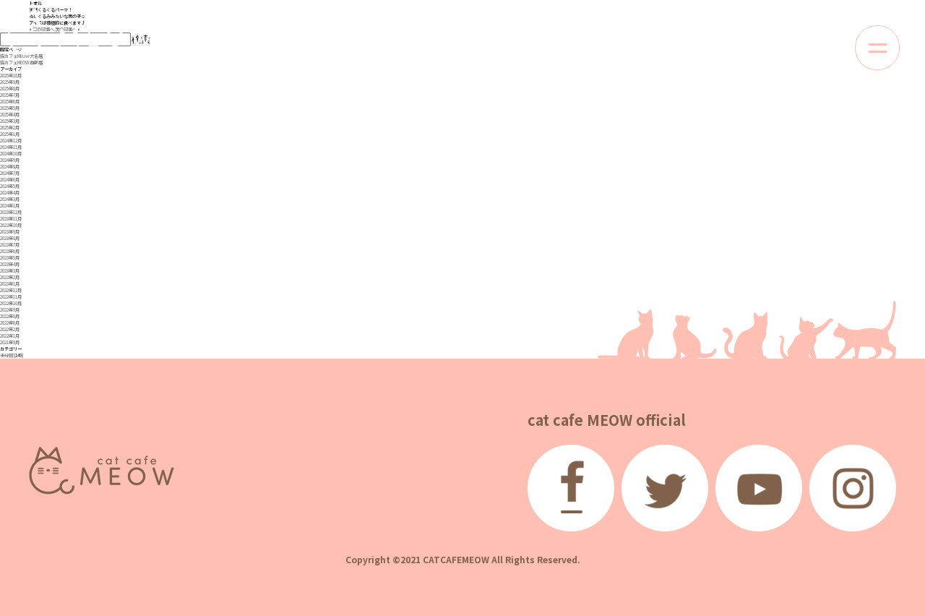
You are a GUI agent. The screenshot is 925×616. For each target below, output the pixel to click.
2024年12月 (11, 140)
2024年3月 (10, 199)
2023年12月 (11, 212)
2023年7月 (10, 244)
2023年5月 (10, 257)
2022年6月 (10, 323)
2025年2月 (10, 127)
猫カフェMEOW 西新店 (21, 62)
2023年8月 (10, 238)
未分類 (6, 355)
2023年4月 (10, 264)
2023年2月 (10, 277)
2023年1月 (10, 284)
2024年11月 (11, 147)
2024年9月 (10, 160)
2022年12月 (11, 290)
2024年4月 (10, 192)
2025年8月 (10, 88)
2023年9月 (10, 231)
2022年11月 (11, 297)
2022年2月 (10, 329)
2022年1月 (10, 336)
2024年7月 (10, 173)
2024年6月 (10, 179)
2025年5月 (10, 108)
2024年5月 (10, 186)
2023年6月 (10, 251)
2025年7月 (10, 95)
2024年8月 (10, 166)
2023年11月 (11, 218)
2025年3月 (10, 121)
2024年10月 (11, 153)
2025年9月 (10, 82)
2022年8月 (10, 316)
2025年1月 (10, 134)
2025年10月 (11, 75)
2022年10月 (11, 303)
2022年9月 (10, 310)
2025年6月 (10, 101)
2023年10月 (11, 225)
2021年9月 (10, 342)
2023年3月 (10, 271)
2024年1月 (10, 205)
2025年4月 (10, 114)
